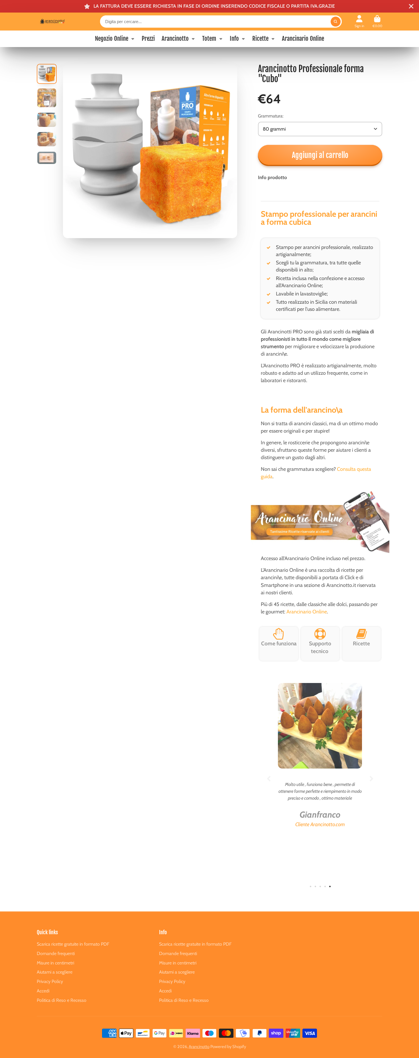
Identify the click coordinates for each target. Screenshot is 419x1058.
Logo (58, 21)
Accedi (43, 991)
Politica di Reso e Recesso (61, 1000)
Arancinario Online (303, 38)
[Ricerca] (336, 22)
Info (234, 38)
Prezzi (148, 38)
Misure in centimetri (55, 963)
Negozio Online (111, 38)
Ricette (260, 38)
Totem (209, 38)
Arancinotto (175, 38)
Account (359, 21)
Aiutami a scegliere (54, 972)
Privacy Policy (50, 981)
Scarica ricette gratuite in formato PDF (73, 944)
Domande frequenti (56, 953)
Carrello (377, 21)
